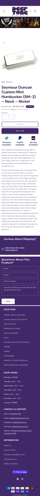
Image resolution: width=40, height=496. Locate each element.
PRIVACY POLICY (10, 450)
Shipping (12, 109)
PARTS (6, 338)
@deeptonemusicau (20, 427)
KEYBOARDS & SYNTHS (12, 329)
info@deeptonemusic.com (19, 418)
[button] (4, 11)
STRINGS (7, 347)
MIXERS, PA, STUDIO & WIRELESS (15, 360)
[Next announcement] (36, 3)
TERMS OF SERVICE (11, 464)
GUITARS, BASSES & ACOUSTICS (15, 320)
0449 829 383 (15, 414)
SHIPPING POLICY (10, 459)
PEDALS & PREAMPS (11, 333)
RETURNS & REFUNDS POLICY (14, 455)
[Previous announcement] (4, 3)
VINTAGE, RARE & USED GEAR (14, 315)
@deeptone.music (20, 422)
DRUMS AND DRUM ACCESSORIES (16, 365)
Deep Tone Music (22, 495)
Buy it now (20, 131)
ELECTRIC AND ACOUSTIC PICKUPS (16, 342)
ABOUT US (7, 446)
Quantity (4, 113)
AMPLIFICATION (9, 324)
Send (8, 301)
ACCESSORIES (9, 356)
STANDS (7, 351)
